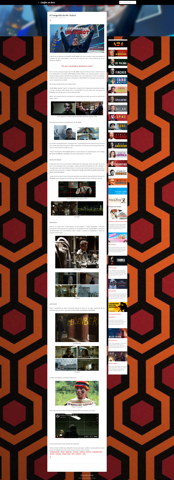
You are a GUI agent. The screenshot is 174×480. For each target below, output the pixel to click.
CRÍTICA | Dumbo (112, 291)
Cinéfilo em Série (48, 2)
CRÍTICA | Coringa (112, 267)
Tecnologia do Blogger (88, 475)
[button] (50, 21)
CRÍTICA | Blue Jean (112, 340)
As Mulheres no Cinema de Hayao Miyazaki (117, 221)
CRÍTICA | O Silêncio (112, 363)
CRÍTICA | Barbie (112, 244)
